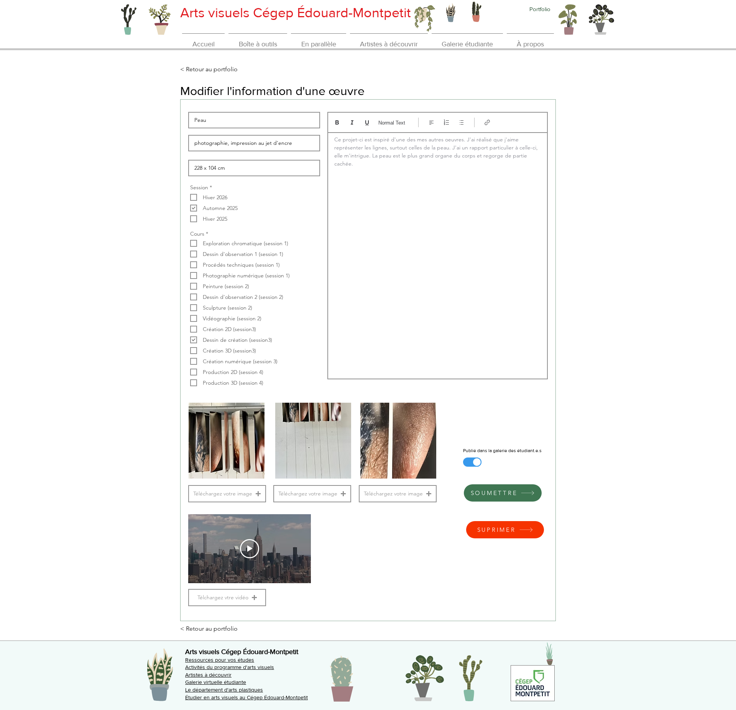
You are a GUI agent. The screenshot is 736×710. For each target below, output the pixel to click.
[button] (227, 493)
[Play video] (249, 548)
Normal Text (391, 123)
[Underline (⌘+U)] (367, 122)
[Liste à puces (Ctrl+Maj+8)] (461, 122)
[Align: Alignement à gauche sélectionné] (431, 122)
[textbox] (437, 253)
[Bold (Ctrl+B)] (337, 122)
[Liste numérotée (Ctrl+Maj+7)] (446, 122)
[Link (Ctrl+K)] (487, 122)
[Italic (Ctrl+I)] (352, 122)
